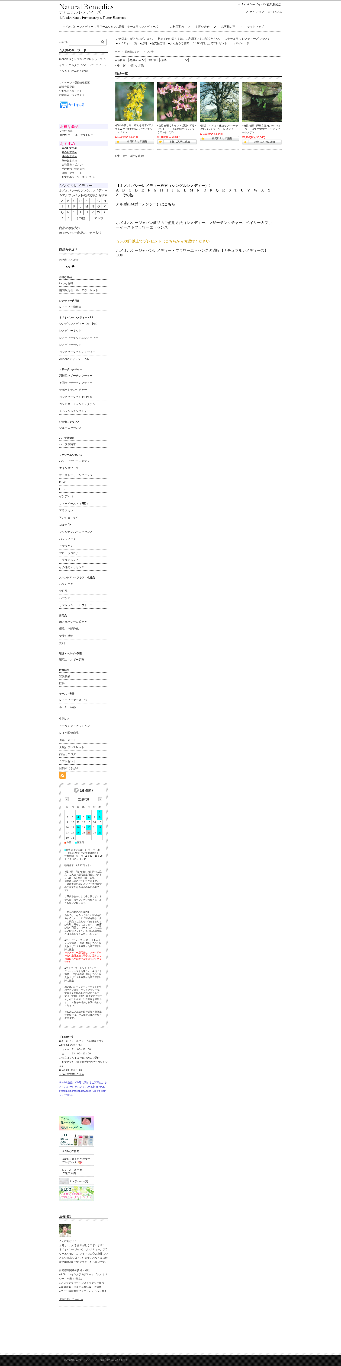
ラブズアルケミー (70, 560)
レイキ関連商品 (69, 732)
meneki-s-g (66, 59)
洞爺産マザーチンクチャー (76, 375)
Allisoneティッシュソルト (75, 359)
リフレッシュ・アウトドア (76, 605)
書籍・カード (67, 740)
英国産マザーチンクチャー (76, 382)
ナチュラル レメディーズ (80, 12)
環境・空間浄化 (69, 628)
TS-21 (91, 65)
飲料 (62, 683)
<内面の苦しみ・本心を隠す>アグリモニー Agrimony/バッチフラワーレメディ (134, 128)
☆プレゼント (67, 761)
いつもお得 (66, 130)
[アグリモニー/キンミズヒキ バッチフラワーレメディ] (134, 101)
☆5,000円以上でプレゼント (209, 43)
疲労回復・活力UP (72, 164)
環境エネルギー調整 (71, 659)
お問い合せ (202, 26)
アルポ (98, 218)
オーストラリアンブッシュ (76, 475)
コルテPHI (65, 524)
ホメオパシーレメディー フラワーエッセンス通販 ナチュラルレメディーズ (110, 26)
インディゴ (66, 496)
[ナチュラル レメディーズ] (86, 8)
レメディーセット (70, 344)
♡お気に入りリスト (70, 90)
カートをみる (276, 12)
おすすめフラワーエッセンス (78, 177)
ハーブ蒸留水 (67, 444)
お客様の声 (228, 26)
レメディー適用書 (70, 307)
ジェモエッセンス (70, 427)
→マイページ (241, 43)
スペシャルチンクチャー (74, 411)
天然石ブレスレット (71, 747)
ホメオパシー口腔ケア (73, 621)
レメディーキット (70, 330)
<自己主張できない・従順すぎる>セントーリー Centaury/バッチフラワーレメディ (176, 129)
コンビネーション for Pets (75, 397)
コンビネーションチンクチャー (78, 404)
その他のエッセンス (71, 567)
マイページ (255, 12)
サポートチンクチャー (73, 389)
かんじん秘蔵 (79, 71)
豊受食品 (64, 676)
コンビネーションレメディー (77, 352)
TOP (117, 51)
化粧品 (63, 591)
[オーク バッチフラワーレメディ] (219, 102)
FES (61, 489)
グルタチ (74, 65)
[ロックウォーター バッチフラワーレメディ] (262, 102)
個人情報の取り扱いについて (79, 1359)
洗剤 (62, 643)
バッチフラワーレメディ (74, 461)
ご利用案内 (177, 26)
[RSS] (62, 776)
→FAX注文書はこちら (71, 1074)
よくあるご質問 (178, 43)
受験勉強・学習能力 (73, 168)
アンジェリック (69, 517)
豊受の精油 (66, 636)
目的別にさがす (133, 51)
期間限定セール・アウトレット (78, 290)
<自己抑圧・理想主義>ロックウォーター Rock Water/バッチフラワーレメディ (261, 129)
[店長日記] (65, 1236)
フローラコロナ (69, 553)
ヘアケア (64, 598)
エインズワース (69, 468)
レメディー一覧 (127, 43)
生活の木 (64, 718)
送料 (143, 43)
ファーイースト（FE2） (74, 503)
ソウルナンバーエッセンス (76, 531)
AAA (83, 65)
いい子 (70, 266)
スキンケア (66, 583)
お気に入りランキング (72, 94)
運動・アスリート (72, 173)
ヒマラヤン (66, 546)
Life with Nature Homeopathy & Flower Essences (93, 17)
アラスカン (66, 510)
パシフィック (67, 539)
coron (87, 59)
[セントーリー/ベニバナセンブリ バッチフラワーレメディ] (177, 102)
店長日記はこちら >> (71, 1299)
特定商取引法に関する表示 (114, 1359)
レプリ (78, 59)
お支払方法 (157, 43)
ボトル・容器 (67, 707)
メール (64, 1041)
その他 (127, 195)
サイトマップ (255, 26)
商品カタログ (67, 754)
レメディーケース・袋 (73, 700)
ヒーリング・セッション (74, 726)
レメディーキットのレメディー (78, 337)
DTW (62, 482)
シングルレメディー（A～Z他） (79, 323)
